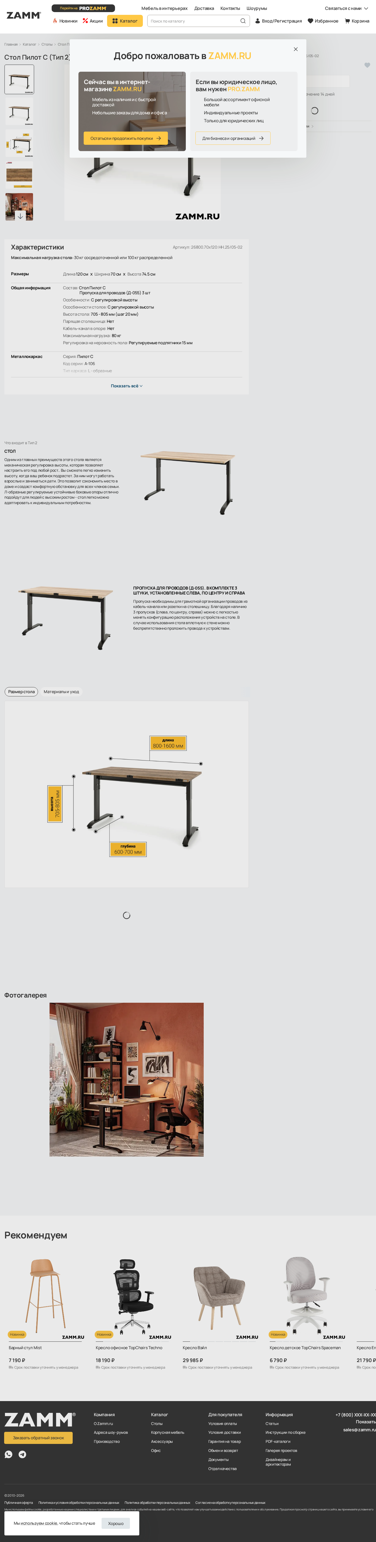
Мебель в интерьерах (164, 8)
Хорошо (115, 1523)
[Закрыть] (295, 49)
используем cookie (39, 1523)
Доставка (204, 8)
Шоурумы (257, 8)
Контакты (230, 8)
